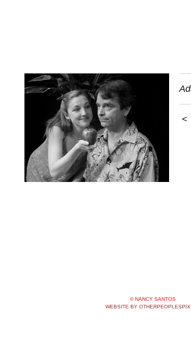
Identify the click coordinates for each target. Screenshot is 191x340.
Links (160, 41)
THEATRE (43, 65)
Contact (132, 41)
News (102, 41)
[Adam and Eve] (96, 127)
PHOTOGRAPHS (55, 41)
